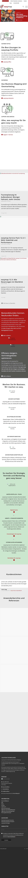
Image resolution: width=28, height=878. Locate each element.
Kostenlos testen (5, 0)
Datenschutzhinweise (5, 808)
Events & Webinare (5, 800)
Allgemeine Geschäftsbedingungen (8, 809)
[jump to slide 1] (12, 17)
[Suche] (22, 6)
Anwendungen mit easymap (14, 534)
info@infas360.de (6, 791)
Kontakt (25, 0)
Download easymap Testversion (7, 820)
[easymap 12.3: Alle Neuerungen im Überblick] (14, 267)
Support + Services (8, 134)
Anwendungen (4, 201)
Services (4, 244)
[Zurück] (2, 221)
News (11, 3)
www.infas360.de (6, 787)
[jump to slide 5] (15, 17)
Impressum (3, 806)
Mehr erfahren (7, 335)
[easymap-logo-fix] (11, 6)
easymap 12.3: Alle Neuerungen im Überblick (12, 280)
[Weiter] (26, 221)
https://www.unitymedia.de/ (16, 590)
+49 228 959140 (6, 789)
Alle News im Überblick (9, 303)
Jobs (2, 802)
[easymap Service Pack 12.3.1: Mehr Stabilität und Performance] (14, 225)
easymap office (7, 62)
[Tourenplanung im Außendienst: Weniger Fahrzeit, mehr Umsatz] (14, 182)
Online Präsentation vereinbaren (16, 0)
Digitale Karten (14, 510)
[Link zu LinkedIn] (25, 849)
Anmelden (6, 840)
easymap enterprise (8, 98)
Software (8, 201)
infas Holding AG (16, 793)
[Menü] (26, 6)
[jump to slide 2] (13, 17)
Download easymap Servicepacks (7, 821)
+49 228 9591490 (16, 3)
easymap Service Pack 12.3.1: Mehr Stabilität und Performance (13, 240)
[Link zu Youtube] (27, 849)
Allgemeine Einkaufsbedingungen (8, 811)
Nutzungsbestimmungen (6, 812)
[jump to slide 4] (14, 17)
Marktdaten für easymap (14, 558)
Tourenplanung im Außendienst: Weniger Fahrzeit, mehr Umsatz (10, 197)
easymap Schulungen (5, 823)
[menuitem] (22, 6)
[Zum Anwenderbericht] (14, 622)
